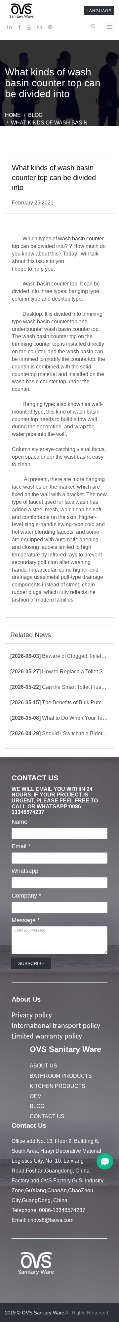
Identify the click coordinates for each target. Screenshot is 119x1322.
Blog (35, 115)
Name (19, 822)
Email (21, 846)
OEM (36, 1096)
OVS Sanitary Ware (65, 1049)
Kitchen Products (57, 1086)
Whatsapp (25, 871)
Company (26, 895)
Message (26, 920)
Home (13, 115)
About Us (26, 999)
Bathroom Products (61, 1076)
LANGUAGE (99, 11)
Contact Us (47, 1116)
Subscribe (31, 963)
